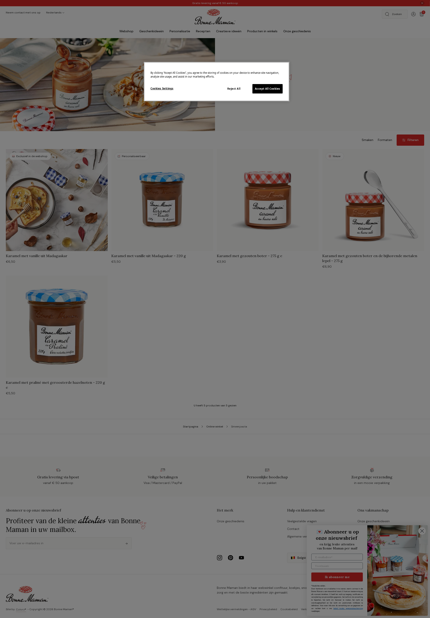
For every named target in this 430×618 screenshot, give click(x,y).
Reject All (234, 88)
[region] (216, 81)
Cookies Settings (161, 88)
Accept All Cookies (267, 88)
